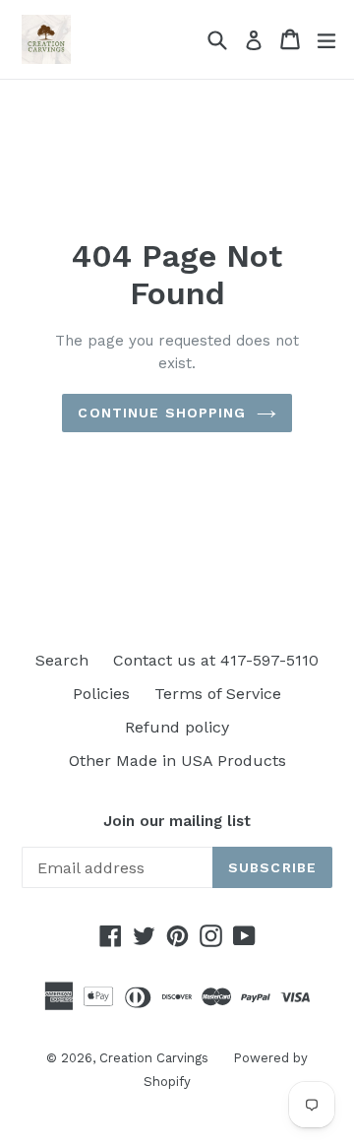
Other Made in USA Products (177, 760)
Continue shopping (162, 412)
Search (61, 660)
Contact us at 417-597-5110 (216, 660)
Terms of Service (217, 693)
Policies (101, 693)
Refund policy (177, 727)
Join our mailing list (177, 821)
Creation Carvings (153, 1058)
